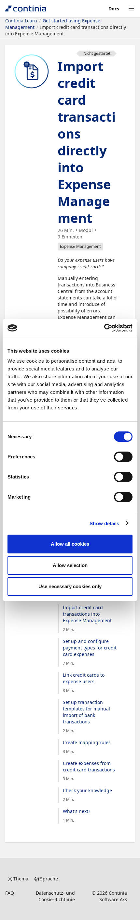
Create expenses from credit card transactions (89, 766)
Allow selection (70, 565)
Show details (104, 523)
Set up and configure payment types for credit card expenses (90, 647)
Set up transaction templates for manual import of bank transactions (86, 712)
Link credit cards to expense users (84, 678)
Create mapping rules (87, 742)
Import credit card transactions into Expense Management (87, 613)
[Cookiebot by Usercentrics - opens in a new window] (104, 328)
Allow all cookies (70, 544)
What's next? (76, 811)
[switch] (123, 457)
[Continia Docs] (25, 8)
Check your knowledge (87, 790)
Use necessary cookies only (70, 586)
